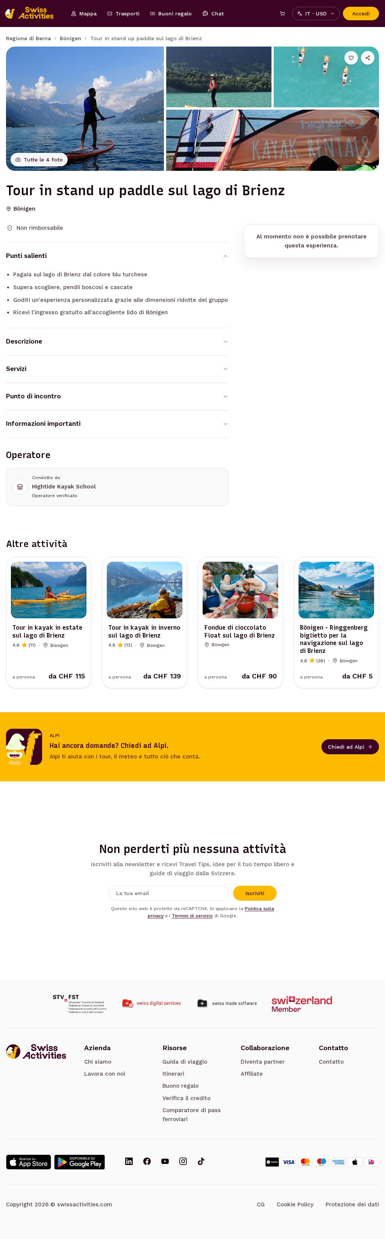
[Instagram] (183, 1162)
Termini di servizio (192, 915)
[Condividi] (367, 58)
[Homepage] (33, 13)
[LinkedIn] (129, 1162)
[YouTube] (165, 1162)
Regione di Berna (28, 38)
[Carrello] (282, 13)
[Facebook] (147, 1162)
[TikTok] (201, 1162)
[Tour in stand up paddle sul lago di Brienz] (85, 109)
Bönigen (70, 38)
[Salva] (351, 58)
